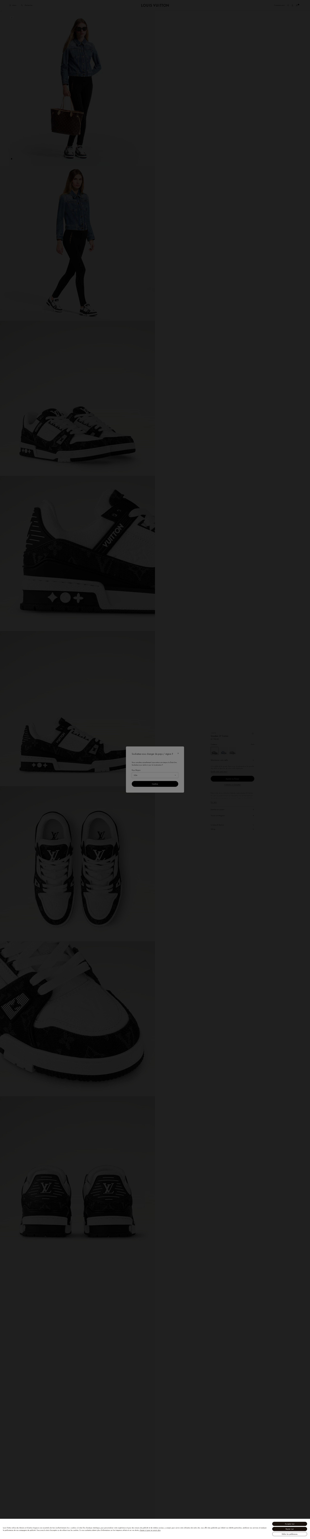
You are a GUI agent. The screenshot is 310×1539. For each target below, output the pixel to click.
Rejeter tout (290, 1529)
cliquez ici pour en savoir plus (150, 1530)
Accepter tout (289, 1524)
